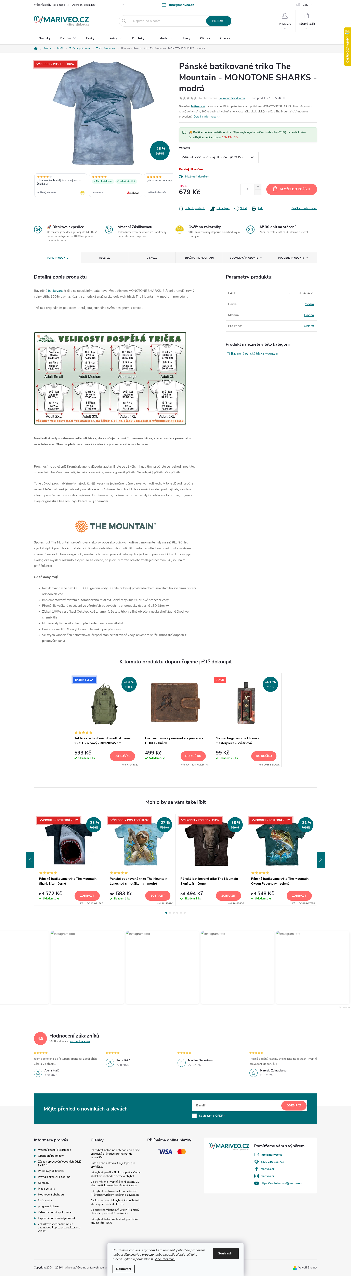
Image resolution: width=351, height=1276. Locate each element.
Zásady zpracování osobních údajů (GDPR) (59, 1163)
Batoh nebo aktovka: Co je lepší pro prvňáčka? (113, 1165)
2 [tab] (170, 913)
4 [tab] (177, 913)
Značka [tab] (199, 257)
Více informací (165, 1259)
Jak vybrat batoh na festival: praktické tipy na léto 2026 (114, 1221)
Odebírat (294, 1105)
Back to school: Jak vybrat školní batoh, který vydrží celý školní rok (115, 1202)
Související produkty (244, 257)
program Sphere (48, 1206)
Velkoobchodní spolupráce (54, 1212)
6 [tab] (185, 913)
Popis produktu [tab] (57, 257)
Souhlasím (226, 1253)
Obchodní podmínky (83, 5)
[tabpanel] (104, 720)
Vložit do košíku (295, 189)
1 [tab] (166, 913)
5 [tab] (181, 913)
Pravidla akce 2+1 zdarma (54, 1177)
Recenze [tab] (104, 257)
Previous (30, 860)
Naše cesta (45, 1200)
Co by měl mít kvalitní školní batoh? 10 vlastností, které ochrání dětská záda (115, 1183)
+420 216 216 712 (272, 1162)
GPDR (219, 1116)
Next (321, 860)
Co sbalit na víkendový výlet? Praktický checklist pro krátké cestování (115, 1211)
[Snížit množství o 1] (258, 192)
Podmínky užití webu (51, 1171)
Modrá (309, 304)
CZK (305, 5)
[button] (83, 967)
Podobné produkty (291, 257)
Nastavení (123, 1269)
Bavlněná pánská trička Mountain (254, 353)
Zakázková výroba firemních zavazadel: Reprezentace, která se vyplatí (59, 1227)
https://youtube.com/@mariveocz (282, 1183)
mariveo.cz (267, 1169)
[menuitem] (44, 38)
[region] (103, 185)
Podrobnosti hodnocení (232, 98)
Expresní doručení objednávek (57, 1218)
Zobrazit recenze (80, 1041)
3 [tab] (174, 913)
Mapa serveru (46, 1189)
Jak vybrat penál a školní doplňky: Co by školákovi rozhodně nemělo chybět (116, 1174)
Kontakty (43, 1183)
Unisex (309, 326)
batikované (198, 106)
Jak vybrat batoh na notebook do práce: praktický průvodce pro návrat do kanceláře (115, 1153)
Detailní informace (205, 117)
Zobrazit (87, 896)
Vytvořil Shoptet (307, 1267)
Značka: (304, 208)
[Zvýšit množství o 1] (258, 186)
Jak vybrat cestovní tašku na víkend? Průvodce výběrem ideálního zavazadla (115, 1193)
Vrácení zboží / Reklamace (49, 5)
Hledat (218, 21)
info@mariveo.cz (271, 1155)
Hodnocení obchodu (51, 1195)
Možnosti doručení (197, 177)
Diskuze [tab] (152, 257)
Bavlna (309, 315)
